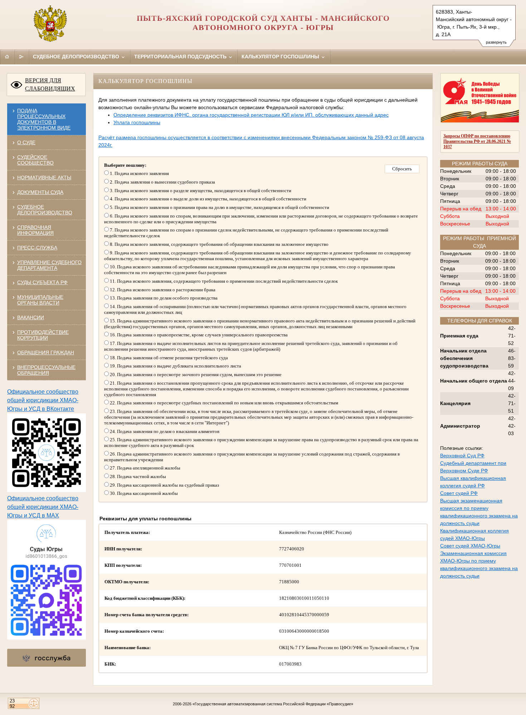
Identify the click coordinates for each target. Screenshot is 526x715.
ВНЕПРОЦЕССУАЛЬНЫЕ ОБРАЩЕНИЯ (46, 370)
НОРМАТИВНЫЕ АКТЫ (44, 177)
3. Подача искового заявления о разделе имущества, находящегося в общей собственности (200, 190)
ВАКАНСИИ (30, 317)
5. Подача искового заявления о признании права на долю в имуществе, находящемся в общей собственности (219, 207)
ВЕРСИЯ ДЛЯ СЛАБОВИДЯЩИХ (50, 84)
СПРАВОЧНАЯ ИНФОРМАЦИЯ (35, 230)
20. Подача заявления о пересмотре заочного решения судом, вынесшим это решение (195, 374)
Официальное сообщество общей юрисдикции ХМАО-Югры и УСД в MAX (42, 507)
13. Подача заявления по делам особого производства (163, 298)
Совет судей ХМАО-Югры (470, 546)
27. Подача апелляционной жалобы (144, 468)
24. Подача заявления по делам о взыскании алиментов (164, 431)
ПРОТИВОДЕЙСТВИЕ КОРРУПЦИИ (43, 335)
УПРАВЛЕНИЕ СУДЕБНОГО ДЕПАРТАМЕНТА (49, 265)
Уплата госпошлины (136, 122)
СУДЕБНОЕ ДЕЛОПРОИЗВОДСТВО (44, 209)
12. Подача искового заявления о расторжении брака (162, 289)
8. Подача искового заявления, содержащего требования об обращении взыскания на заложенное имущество (218, 244)
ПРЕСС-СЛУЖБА (37, 248)
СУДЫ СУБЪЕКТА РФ (42, 282)
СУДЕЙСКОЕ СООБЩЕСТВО (35, 160)
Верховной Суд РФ (462, 455)
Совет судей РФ (459, 493)
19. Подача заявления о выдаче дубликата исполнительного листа (175, 366)
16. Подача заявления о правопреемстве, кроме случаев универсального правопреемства (198, 334)
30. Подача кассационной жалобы (143, 493)
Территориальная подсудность (181, 56)
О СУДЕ (26, 142)
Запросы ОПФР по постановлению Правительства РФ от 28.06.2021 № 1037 (477, 141)
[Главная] (7, 56)
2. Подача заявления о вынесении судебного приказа (162, 182)
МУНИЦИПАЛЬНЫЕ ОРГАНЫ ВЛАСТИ (40, 300)
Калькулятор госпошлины (281, 56)
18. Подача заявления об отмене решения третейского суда (168, 357)
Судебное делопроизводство (77, 56)
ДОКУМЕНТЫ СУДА (40, 192)
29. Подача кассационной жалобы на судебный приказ (164, 485)
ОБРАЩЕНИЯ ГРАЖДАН (45, 352)
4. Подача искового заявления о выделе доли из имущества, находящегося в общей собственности (207, 198)
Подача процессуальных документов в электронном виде (43, 119)
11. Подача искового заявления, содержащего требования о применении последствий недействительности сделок (223, 281)
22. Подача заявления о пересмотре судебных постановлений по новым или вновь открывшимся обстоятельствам (223, 402)
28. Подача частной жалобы (137, 476)
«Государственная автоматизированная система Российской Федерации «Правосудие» (273, 704)
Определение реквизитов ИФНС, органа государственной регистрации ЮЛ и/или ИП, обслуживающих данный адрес (251, 115)
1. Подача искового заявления (139, 173)
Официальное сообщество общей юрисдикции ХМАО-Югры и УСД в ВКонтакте (42, 400)
